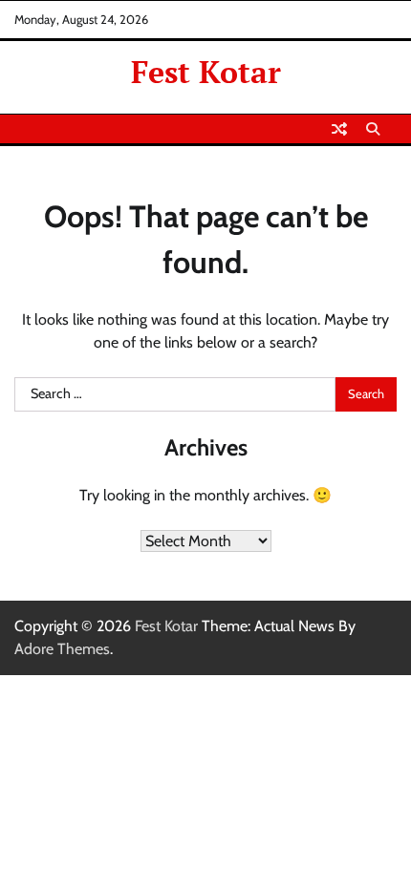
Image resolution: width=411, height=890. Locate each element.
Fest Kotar (206, 72)
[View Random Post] (339, 129)
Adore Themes (62, 649)
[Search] (372, 129)
